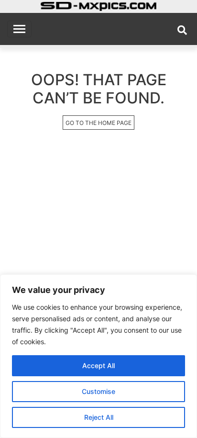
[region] (98, 356)
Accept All (98, 365)
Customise (98, 391)
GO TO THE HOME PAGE (98, 122)
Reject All (98, 417)
